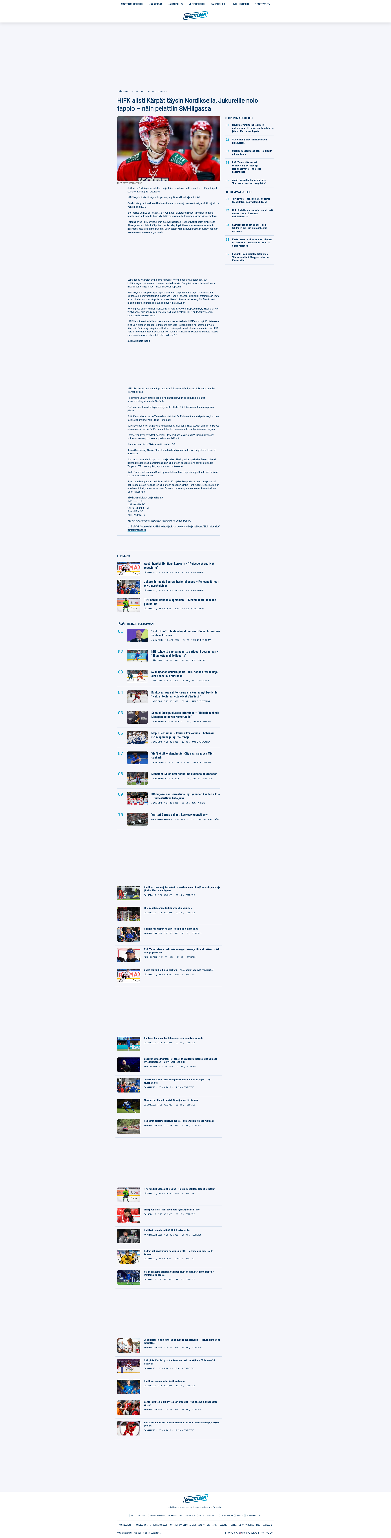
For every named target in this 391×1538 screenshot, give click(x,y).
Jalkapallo (175, 4)
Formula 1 (190, 1515)
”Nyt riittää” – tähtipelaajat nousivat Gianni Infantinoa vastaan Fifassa (185, 633)
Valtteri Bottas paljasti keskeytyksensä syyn (179, 815)
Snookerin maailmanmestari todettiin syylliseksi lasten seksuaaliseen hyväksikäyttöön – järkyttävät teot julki (180, 1060)
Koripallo (212, 1515)
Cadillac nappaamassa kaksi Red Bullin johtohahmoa (171, 928)
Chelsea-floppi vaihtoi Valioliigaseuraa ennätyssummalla (173, 1038)
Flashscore (266, 1525)
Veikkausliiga (175, 1515)
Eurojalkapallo (157, 1515)
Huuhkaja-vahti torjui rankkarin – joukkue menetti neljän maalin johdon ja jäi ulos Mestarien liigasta (182, 889)
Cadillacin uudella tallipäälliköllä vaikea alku (167, 1230)
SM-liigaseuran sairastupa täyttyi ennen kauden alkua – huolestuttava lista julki (185, 796)
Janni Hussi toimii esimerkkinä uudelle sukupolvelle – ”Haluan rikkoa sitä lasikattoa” (182, 1341)
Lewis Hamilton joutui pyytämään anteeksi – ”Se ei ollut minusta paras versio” (180, 1403)
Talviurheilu (219, 4)
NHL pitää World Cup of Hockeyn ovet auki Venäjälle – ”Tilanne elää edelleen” (179, 1362)
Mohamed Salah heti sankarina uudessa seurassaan (184, 774)
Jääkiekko (155, 4)
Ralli (201, 1515)
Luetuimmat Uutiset (239, 192)
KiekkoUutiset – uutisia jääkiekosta (172, 1525)
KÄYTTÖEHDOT (267, 1533)
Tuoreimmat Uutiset (239, 118)
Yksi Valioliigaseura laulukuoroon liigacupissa (168, 908)
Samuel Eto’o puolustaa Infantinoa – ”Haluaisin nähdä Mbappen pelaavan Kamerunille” (185, 715)
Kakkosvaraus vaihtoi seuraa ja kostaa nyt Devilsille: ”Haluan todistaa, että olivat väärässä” (184, 694)
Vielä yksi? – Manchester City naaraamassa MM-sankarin (182, 755)
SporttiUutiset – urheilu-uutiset (134, 1525)
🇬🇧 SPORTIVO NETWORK (249, 1533)
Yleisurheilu (197, 4)
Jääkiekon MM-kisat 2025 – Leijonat (210, 1525)
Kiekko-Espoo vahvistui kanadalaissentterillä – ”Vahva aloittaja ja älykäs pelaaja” (181, 1424)
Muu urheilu (241, 4)
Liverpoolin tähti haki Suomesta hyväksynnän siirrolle (172, 1209)
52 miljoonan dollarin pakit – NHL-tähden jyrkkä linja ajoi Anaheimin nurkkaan (184, 674)
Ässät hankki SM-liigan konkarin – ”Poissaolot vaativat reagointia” (179, 565)
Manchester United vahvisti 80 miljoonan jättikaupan (171, 1100)
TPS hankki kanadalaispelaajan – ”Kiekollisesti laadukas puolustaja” (180, 602)
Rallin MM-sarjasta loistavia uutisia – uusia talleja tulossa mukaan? (179, 1120)
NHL (132, 1515)
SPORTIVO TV (262, 4)
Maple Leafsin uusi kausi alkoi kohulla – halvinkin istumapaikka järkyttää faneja (182, 735)
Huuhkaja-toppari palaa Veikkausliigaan (164, 1381)
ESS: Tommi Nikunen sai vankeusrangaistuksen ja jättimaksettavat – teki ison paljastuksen (182, 951)
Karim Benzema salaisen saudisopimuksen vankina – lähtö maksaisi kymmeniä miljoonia (179, 1273)
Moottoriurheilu (132, 4)
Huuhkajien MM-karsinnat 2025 (245, 1525)
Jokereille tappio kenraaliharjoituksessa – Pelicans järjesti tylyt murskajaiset (181, 583)
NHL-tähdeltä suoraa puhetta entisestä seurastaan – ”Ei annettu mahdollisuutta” (185, 653)
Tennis (240, 1515)
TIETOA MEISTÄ (230, 1533)
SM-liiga (141, 1515)
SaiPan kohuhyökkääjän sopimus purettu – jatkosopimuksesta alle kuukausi (178, 1253)
